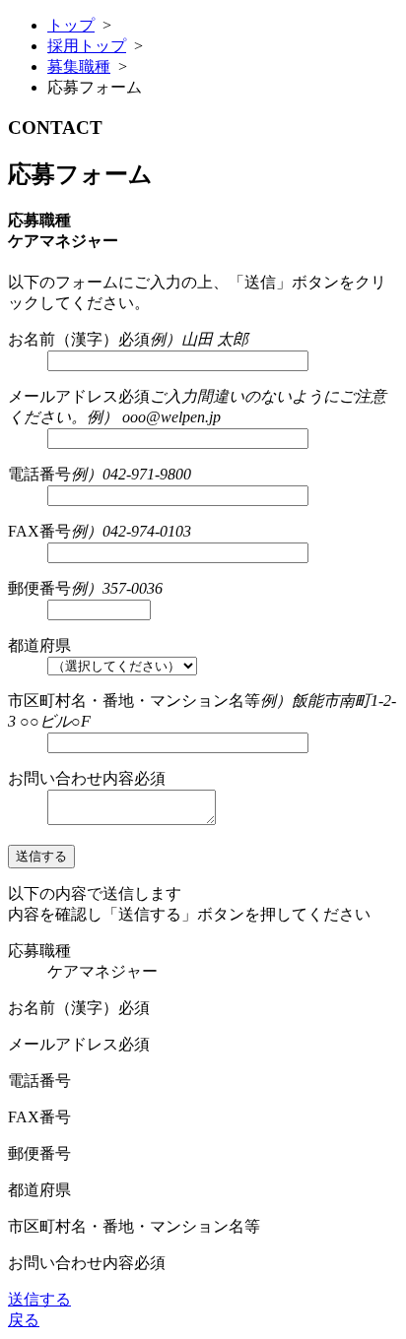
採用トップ (86, 45)
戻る (23, 1319)
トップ (71, 25)
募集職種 (78, 66)
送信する (39, 1299)
